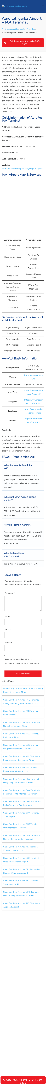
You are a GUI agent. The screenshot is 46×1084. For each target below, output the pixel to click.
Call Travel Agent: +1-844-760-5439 (25, 43)
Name (7, 616)
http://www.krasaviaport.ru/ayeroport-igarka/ (22, 168)
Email (7, 629)
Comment (9, 593)
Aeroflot (31, 29)
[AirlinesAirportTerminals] (14, 6)
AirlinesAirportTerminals (13, 29)
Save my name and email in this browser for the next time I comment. (21, 661)
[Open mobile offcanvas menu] (43, 6)
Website (8, 642)
